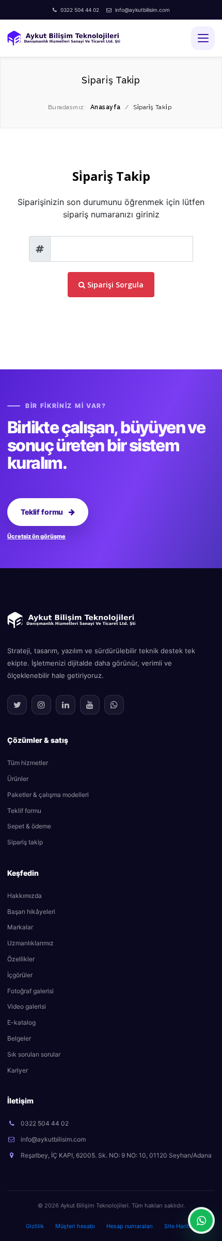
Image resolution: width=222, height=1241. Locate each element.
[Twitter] (17, 705)
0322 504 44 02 (79, 10)
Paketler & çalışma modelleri (48, 794)
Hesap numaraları (129, 1226)
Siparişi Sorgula (114, 285)
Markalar (20, 927)
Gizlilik (35, 1226)
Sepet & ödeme (29, 826)
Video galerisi (26, 1006)
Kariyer (17, 1070)
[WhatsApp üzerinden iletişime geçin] (201, 1220)
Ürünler (17, 779)
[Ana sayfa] (71, 619)
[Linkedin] (65, 705)
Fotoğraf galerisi (30, 991)
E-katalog (21, 1022)
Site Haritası (180, 1226)
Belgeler (19, 1038)
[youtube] (90, 705)
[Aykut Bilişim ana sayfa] (64, 38)
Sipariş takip (25, 842)
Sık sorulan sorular (33, 1054)
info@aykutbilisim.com (142, 10)
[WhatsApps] (114, 705)
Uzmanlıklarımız (30, 943)
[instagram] (41, 705)
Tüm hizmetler (27, 763)
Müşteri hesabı (75, 1226)
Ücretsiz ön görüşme (36, 536)
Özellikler (21, 959)
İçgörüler (20, 975)
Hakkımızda (24, 895)
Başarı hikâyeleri (31, 911)
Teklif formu (42, 511)
